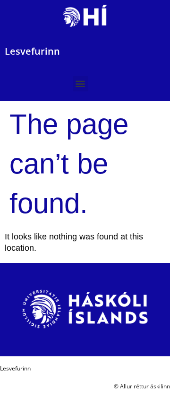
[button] (80, 83)
